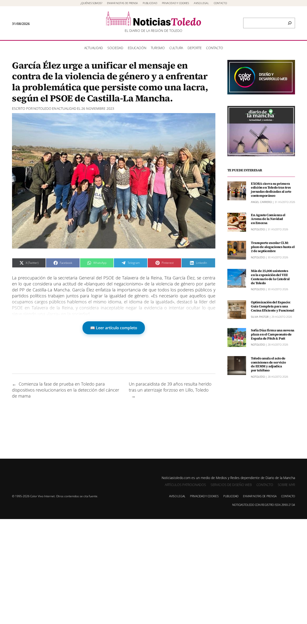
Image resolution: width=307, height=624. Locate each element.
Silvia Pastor (260, 316)
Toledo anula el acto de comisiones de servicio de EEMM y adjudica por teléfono (268, 364)
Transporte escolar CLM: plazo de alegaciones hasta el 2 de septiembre (273, 247)
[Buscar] (290, 23)
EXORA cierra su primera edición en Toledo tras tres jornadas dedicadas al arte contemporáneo (271, 189)
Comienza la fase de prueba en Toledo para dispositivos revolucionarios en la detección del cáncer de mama (65, 390)
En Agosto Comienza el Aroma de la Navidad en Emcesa (268, 219)
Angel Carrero (261, 201)
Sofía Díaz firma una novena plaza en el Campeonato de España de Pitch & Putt (272, 334)
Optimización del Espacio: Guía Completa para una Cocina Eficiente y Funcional (272, 306)
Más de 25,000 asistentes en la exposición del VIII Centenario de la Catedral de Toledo (270, 277)
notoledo (42, 108)
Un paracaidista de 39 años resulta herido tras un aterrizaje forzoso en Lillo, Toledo (170, 387)
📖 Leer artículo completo (113, 327)
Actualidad (66, 108)
